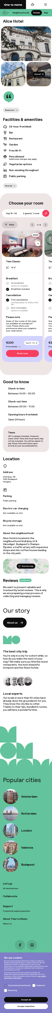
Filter (11, 225)
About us (12, 622)
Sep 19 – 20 (30, 343)
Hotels (36, 12)
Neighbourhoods (21, 12)
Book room (22, 353)
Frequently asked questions (16, 911)
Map (46, 12)
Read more (10, 110)
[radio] (7, 283)
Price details (11, 347)
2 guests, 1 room (31, 213)
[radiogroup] (22, 286)
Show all (8, 186)
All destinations (10, 888)
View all (37, 74)
